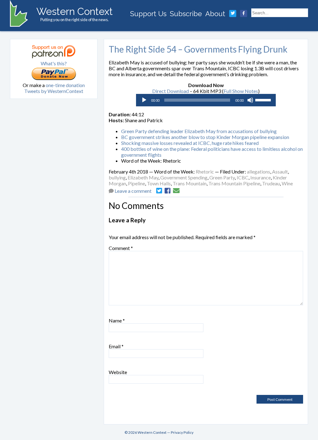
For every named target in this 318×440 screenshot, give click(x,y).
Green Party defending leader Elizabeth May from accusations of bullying (199, 131)
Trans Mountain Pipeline (234, 183)
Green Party (222, 177)
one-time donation (65, 85)
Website (118, 372)
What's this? (54, 63)
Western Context (74, 11)
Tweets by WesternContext (53, 91)
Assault (280, 171)
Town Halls (159, 183)
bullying (117, 177)
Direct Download (170, 91)
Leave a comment (133, 191)
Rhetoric (205, 171)
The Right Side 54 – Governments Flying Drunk (198, 49)
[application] (206, 100)
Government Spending (183, 177)
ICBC (242, 177)
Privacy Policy (182, 432)
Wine (287, 183)
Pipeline (136, 183)
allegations (258, 171)
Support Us (148, 14)
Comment (121, 248)
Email (116, 346)
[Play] (144, 100)
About (215, 14)
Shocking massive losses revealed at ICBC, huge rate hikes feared (190, 143)
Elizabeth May (143, 177)
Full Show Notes (241, 91)
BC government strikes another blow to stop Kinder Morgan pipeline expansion (205, 137)
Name (117, 320)
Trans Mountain (190, 183)
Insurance (260, 177)
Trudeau (271, 183)
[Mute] (250, 100)
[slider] (264, 99)
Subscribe (186, 14)
